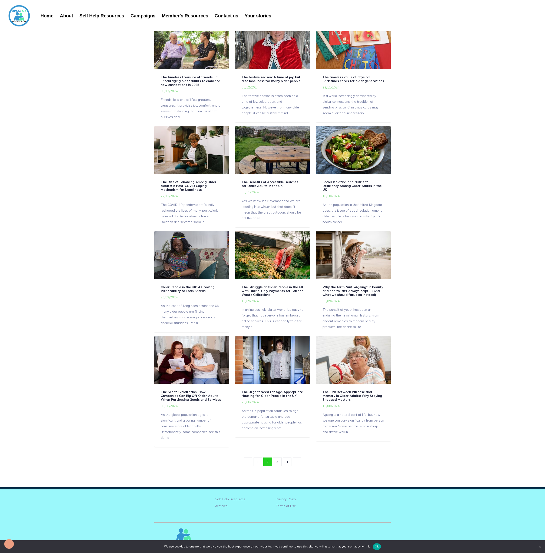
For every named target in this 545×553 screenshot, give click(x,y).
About (66, 15)
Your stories (258, 15)
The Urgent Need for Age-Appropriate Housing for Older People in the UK (272, 394)
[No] (540, 546)
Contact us (226, 15)
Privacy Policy (286, 499)
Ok (377, 546)
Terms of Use (286, 506)
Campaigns (143, 15)
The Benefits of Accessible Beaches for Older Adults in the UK (270, 184)
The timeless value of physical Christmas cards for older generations (353, 79)
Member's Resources (185, 15)
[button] (9, 544)
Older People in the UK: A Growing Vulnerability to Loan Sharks (188, 289)
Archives (221, 506)
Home (46, 15)
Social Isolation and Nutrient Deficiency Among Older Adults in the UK (352, 186)
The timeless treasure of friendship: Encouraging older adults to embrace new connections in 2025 (190, 81)
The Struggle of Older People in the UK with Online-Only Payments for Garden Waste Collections (272, 291)
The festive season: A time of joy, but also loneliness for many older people (271, 79)
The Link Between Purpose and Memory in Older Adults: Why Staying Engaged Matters (352, 396)
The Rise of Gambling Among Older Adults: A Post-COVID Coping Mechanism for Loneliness (189, 186)
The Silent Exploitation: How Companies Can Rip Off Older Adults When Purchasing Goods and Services (191, 396)
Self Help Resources (101, 15)
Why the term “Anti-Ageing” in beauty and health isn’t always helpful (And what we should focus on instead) (353, 291)
